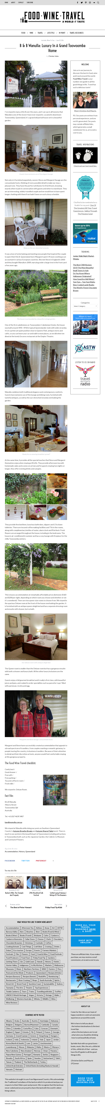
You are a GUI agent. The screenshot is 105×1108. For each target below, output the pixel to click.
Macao (21, 1047)
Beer (38, 932)
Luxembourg (11, 1047)
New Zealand (26, 1051)
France (47, 1032)
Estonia (25, 1032)
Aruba (16, 1021)
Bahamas (54, 1021)
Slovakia (9, 1058)
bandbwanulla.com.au (13, 822)
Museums (10, 969)
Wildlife (45, 999)
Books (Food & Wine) (50, 932)
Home (6, 2)
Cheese (40, 939)
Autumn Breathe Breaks (23, 831)
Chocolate (58, 939)
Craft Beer (38, 946)
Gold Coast (29, 961)
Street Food (21, 984)
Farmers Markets (49, 950)
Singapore (54, 1054)
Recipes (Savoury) (13, 976)
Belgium (9, 1025)
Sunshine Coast (35, 984)
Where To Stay (50, 40)
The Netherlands (31, 1062)
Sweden (37, 1058)
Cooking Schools (12, 946)
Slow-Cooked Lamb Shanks (83, 285)
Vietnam (18, 1069)
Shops (34, 980)
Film (17, 954)
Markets (48, 965)
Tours (24, 991)
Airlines (39, 928)
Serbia (45, 1054)
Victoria (40, 995)
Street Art (10, 984)
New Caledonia (12, 1051)
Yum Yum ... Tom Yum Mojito (84, 282)
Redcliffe (42, 976)
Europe (29, 950)
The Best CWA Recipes (82, 265)
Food (33, 954)
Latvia (35, 1043)
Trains (31, 991)
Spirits (56, 980)
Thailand (17, 1062)
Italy (41, 1039)
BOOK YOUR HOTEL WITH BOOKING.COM (85, 1080)
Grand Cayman (22, 1036)
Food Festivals (56, 954)
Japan (48, 1039)
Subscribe (30, 2)
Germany (9, 1036)
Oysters (52, 969)
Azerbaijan (44, 1021)
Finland (39, 1032)
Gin (21, 961)
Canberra (55, 935)
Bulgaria (18, 1025)
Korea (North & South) (15, 1043)
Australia (43, 40)
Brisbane (37, 935)
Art (53, 928)
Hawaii (39, 961)
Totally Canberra (12, 991)
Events (37, 950)
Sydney (60, 984)
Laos (28, 1043)
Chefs (48, 939)
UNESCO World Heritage (16, 995)
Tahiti (57, 1058)
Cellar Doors (30, 939)
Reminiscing (53, 976)
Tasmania (9, 988)
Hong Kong (43, 1036)
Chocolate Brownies (14, 943)
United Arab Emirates (14, 1066)
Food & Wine (42, 954)
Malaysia (30, 1047)
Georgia (56, 1032)
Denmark (54, 1028)
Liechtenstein (45, 1043)
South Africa (20, 1058)
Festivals (9, 954)
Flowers (25, 954)
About (13, 2)
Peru (59, 969)
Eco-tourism (18, 950)
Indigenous (24, 965)
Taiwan (9, 1062)
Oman (45, 1051)
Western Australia (24, 999)
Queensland (30, 851)
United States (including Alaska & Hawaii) (42, 1066)
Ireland (34, 1039)
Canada (55, 1025)
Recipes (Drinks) (55, 973)
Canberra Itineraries (14, 939)
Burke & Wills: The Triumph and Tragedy (14, 894)
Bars (22, 932)
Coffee (48, 943)
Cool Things (26, 946)
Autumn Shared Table (44, 831)
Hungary (54, 1036)
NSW (44, 969)
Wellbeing (10, 999)
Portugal (27, 1054)
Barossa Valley (12, 932)
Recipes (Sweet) (29, 976)
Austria (35, 1021)
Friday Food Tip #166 (53, 906)
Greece (33, 1036)
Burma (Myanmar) (31, 1025)
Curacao (44, 1028)
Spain (29, 1058)
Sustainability (49, 984)
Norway (37, 1051)
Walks (56, 995)
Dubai (8, 950)
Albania (9, 1021)
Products (29, 973)
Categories (85, 303)
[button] (26, 489)
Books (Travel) (25, 935)
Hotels (56, 961)
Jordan (56, 1039)
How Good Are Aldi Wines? (84, 279)
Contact (21, 2)
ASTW (60, 928)
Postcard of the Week (14, 973)
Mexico (47, 1047)
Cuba (36, 1028)
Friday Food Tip (39, 958)
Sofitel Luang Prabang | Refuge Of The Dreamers (58, 894)
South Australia (46, 980)
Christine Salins (54, 56)
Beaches (29, 932)
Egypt (17, 1032)
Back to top (94, 1101)
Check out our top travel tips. (85, 166)
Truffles (58, 991)
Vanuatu (9, 1069)
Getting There (12, 961)
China (8, 1028)
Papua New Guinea (13, 1054)
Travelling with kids (44, 991)
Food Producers (12, 958)
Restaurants (11, 980)
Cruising (48, 946)
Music (18, 969)
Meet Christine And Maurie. (85, 111)
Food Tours (25, 958)
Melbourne (58, 965)
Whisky (37, 999)
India (16, 1039)
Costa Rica (27, 1028)
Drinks (56, 946)
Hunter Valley (11, 965)
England (9, 1032)
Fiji (32, 1032)
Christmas (29, 943)
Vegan (31, 995)
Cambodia (45, 1025)
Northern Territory (31, 969)
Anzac (47, 928)
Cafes (46, 935)
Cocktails (39, 943)
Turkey (43, 1062)
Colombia (17, 1028)
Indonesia (25, 1039)
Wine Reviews (11, 1002)
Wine (53, 999)
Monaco (55, 1047)
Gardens (51, 958)
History (22, 851)
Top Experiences (41, 988)
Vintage (48, 995)
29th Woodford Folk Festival (36, 894)
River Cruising (24, 980)
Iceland (9, 1039)
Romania (36, 1054)
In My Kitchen (36, 965)
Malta (38, 1047)
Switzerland (48, 1058)
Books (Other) (11, 935)
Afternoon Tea (27, 928)
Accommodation (11, 851)
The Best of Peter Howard (20, 906)
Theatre (29, 988)
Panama (53, 1051)
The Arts (19, 988)
